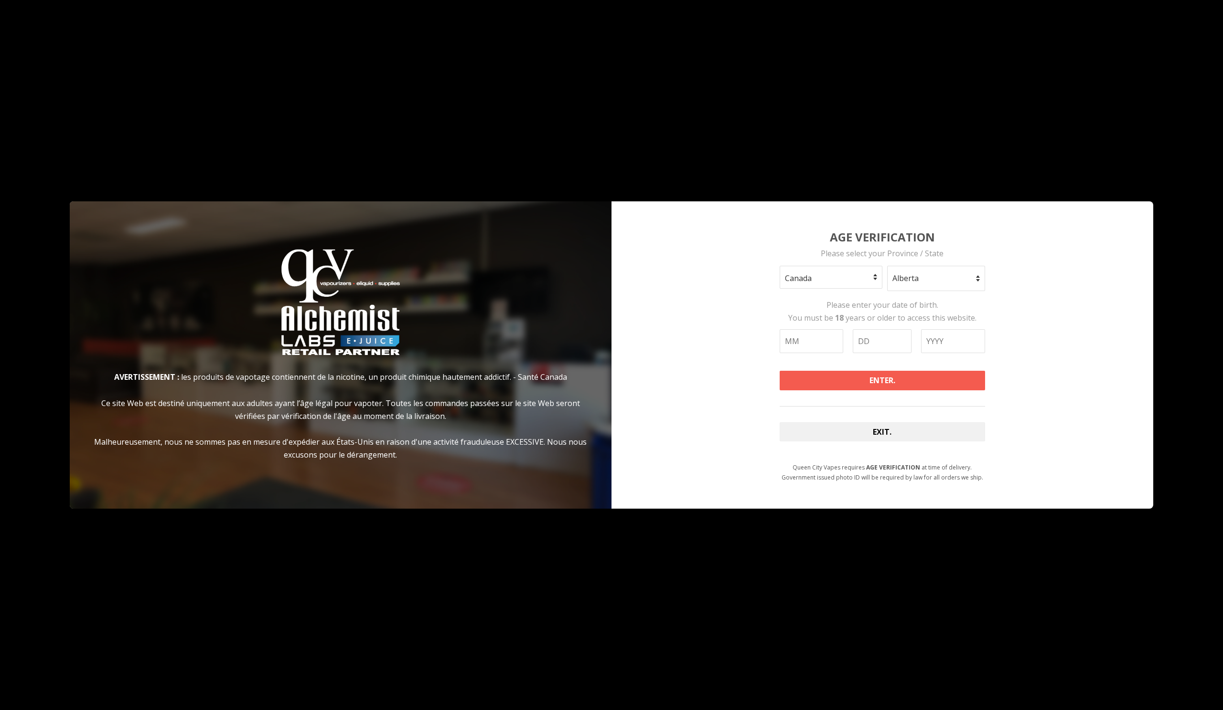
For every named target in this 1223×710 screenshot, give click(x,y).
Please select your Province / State (882, 253)
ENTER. (882, 380)
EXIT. (882, 432)
